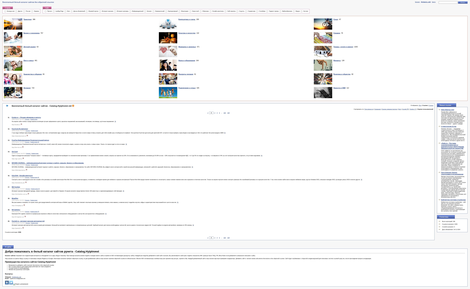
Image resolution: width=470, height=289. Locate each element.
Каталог (417, 2)
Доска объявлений (79, 11)
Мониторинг (184, 11)
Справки (336, 33)
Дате (399, 109)
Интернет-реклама (122, 11)
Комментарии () (34, 142)
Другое (20, 11)
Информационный (137, 11)
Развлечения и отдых (187, 88)
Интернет (27, 88)
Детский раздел (30, 47)
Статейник (262, 11)
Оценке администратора (389, 109)
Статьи (431, 105)
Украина (36, 11)
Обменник (205, 11)
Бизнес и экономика (32, 33)
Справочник (251, 11)
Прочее (49, 11)
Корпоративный (173, 11)
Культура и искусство (186, 33)
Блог (68, 11)
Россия (28, 11)
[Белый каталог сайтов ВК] (7, 284)
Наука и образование (186, 60)
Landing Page (59, 11)
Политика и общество (342, 74)
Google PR (405, 109)
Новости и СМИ (339, 88)
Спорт (335, 19)
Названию (377, 109)
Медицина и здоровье (187, 47)
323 (225, 113)
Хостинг (305, 11)
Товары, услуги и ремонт (343, 47)
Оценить (27, 119)
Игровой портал (93, 11)
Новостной (195, 11)
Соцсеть (241, 11)
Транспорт (28, 19)
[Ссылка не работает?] (21, 124)
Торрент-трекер (274, 11)
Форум (298, 11)
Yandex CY (413, 109)
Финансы (337, 60)
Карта (433, 2)
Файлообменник (287, 11)
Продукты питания (185, 74)
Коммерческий (159, 11)
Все (420, 105)
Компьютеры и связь (186, 19)
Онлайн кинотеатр (218, 11)
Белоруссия (10, 11)
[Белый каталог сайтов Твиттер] (11, 284)
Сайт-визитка (231, 11)
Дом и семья (29, 60)
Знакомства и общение (33, 74)
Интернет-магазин (107, 11)
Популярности (368, 109)
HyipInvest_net (16, 277)
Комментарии (33, 119)
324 (228, 113)
